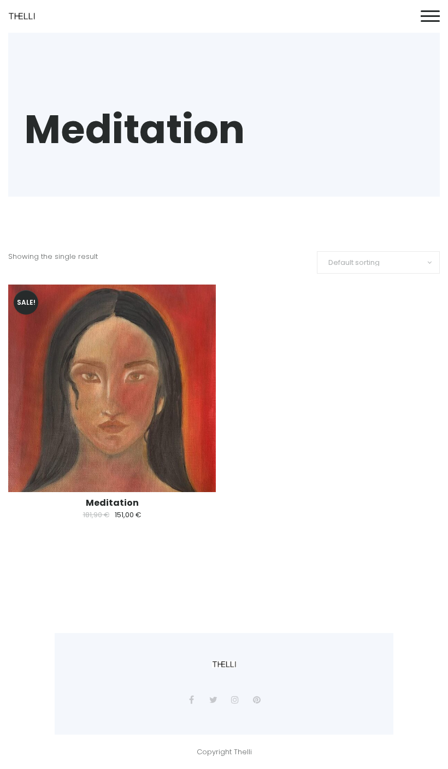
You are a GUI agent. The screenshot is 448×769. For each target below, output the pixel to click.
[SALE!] (112, 388)
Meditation (112, 502)
